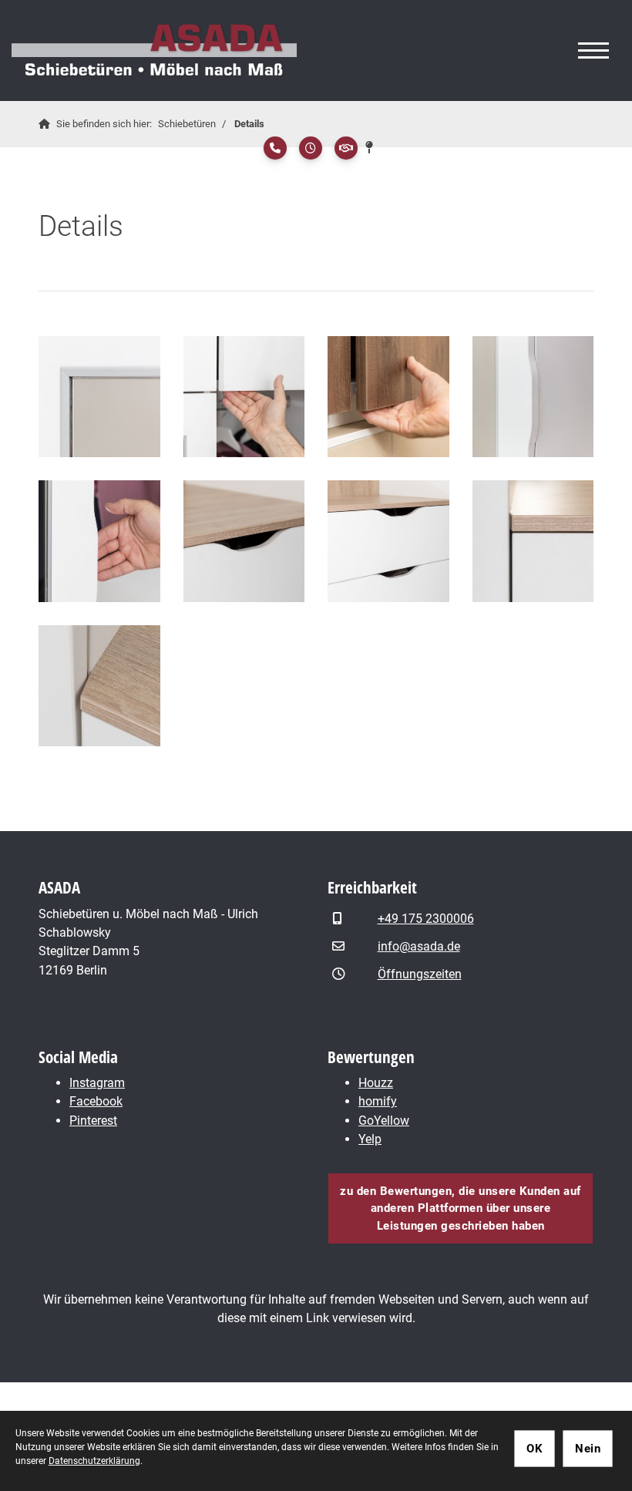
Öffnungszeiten (420, 974)
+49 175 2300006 (426, 918)
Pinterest (93, 1120)
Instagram (97, 1082)
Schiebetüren (187, 124)
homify (377, 1101)
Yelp (370, 1139)
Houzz (375, 1082)
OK (534, 1449)
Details (249, 124)
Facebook (96, 1101)
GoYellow (383, 1120)
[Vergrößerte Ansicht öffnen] (99, 397)
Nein (587, 1449)
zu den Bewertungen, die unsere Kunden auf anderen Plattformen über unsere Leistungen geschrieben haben (460, 1208)
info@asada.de (419, 946)
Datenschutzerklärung (94, 1461)
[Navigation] (593, 51)
